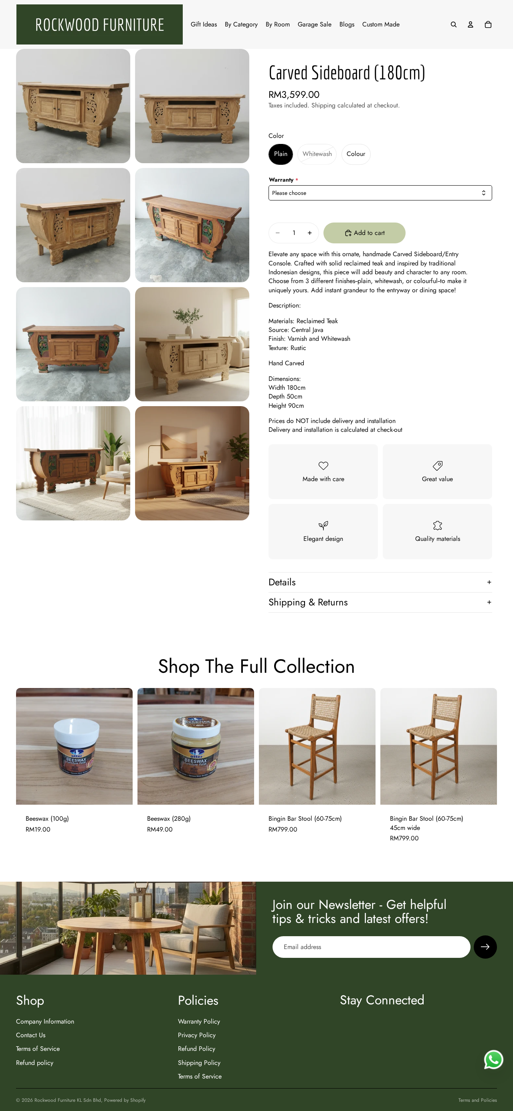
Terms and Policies (477, 1100)
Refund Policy (196, 1048)
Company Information (45, 1021)
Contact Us (30, 1035)
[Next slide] (363, 746)
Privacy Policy (197, 1035)
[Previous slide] (271, 746)
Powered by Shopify (124, 1100)
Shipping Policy (199, 1062)
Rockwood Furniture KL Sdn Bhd (67, 1100)
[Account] (470, 24)
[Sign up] (485, 947)
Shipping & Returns (308, 602)
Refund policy (34, 1062)
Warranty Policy (199, 1021)
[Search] (454, 24)
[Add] (120, 792)
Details (282, 582)
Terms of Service (38, 1048)
